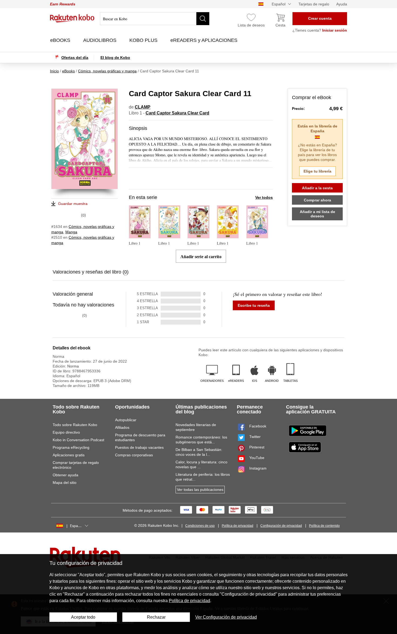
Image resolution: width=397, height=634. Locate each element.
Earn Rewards (62, 4)
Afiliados (122, 427)
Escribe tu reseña (254, 305)
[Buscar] (202, 18)
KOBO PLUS (144, 40)
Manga (71, 232)
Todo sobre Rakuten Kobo (75, 425)
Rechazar (156, 617)
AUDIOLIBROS (100, 40)
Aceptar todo (83, 617)
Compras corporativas (134, 455)
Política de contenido (324, 526)
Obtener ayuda (65, 475)
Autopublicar (125, 420)
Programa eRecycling (71, 447)
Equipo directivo (66, 432)
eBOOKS (61, 40)
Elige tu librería (317, 171)
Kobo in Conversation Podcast (78, 440)
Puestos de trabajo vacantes (139, 447)
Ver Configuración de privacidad (226, 617)
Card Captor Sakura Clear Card (177, 113)
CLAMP (142, 107)
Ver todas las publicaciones (200, 489)
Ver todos (264, 197)
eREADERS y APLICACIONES (204, 40)
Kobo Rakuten (72, 18)
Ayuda (341, 4)
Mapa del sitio (64, 482)
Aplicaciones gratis (69, 455)
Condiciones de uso (200, 526)
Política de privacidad (237, 526)
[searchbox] (154, 18)
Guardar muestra (73, 203)
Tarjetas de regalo (313, 4)
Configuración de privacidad (281, 526)
